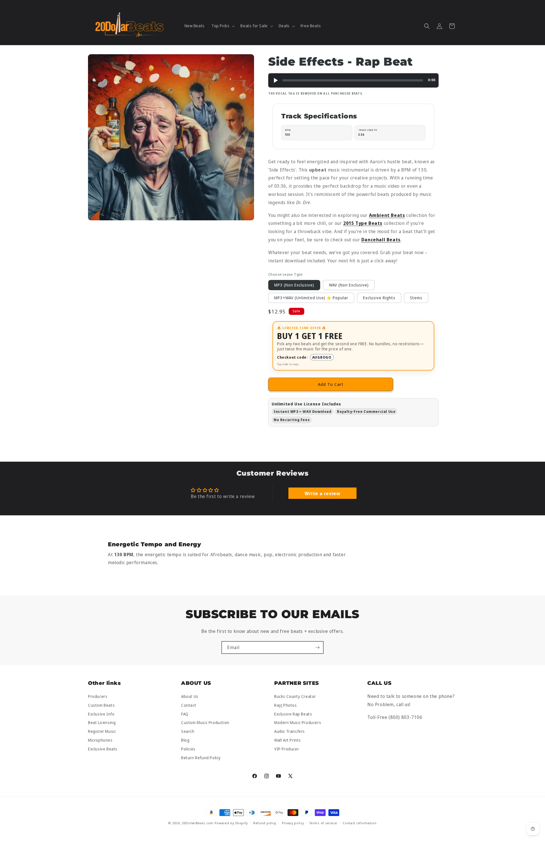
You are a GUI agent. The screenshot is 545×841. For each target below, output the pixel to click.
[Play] (275, 80)
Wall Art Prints (287, 740)
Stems (416, 297)
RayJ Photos (285, 705)
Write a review (322, 493)
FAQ (184, 714)
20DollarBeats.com (197, 823)
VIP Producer (286, 749)
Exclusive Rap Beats (293, 714)
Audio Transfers (289, 731)
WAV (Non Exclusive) (349, 285)
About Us (189, 696)
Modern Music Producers (297, 722)
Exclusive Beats (103, 749)
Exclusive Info (101, 714)
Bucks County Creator (295, 696)
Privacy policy (293, 823)
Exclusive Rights (379, 297)
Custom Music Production (205, 722)
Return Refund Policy (201, 757)
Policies (188, 749)
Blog (185, 740)
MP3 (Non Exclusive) (294, 285)
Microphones (100, 740)
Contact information (359, 823)
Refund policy (264, 823)
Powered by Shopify (231, 823)
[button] (222, 26)
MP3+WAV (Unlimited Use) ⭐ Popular (311, 297)
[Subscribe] (317, 647)
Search (187, 731)
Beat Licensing (102, 722)
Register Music (102, 731)
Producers (97, 696)
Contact (188, 705)
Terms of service (323, 823)
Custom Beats (101, 705)
